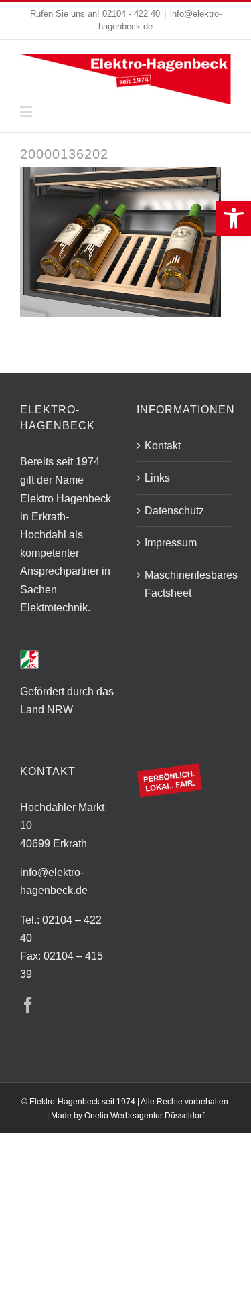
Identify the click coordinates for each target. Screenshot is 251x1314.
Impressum (171, 543)
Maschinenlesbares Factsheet (185, 584)
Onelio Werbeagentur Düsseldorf (144, 1115)
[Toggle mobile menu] (27, 111)
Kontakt (163, 445)
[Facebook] (28, 1005)
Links (157, 478)
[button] (233, 218)
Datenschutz (174, 510)
